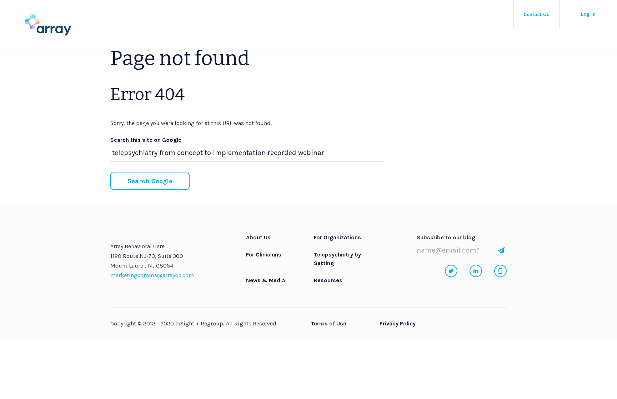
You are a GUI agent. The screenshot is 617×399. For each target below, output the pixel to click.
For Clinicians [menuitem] (263, 254)
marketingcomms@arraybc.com (152, 275)
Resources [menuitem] (328, 280)
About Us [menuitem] (258, 237)
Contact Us (536, 14)
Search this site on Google (145, 139)
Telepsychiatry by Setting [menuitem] (337, 258)
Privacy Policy (398, 323)
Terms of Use (328, 323)
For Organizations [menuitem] (337, 237)
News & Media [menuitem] (265, 280)
